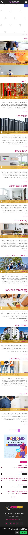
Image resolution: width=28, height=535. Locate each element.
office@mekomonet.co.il (12, 519)
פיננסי (26, 467)
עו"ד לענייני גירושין (22, 485)
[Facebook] (21, 523)
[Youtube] (6, 523)
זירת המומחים (24, 473)
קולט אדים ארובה (20, 220)
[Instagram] (17, 523)
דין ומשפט (25, 486)
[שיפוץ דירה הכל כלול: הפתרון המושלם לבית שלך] (14, 74)
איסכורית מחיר (22, 116)
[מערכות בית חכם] (14, 161)
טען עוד (14, 496)
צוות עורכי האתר (23, 97)
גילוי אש (24, 81)
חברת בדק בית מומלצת (18, 358)
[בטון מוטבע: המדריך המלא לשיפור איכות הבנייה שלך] (14, 49)
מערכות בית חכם (21, 151)
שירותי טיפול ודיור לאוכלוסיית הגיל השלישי (17, 491)
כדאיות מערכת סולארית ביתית (16, 255)
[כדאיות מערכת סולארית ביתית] (14, 265)
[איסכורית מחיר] (14, 126)
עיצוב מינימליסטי (21, 325)
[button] (26, 5)
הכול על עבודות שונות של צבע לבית (16, 291)
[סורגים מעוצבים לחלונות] (14, 195)
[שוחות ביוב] (14, 403)
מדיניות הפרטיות (14, 529)
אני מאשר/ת (23, 532)
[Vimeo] (10, 523)
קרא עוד (25, 111)
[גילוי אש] (14, 91)
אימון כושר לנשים (23, 472)
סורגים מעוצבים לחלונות (18, 186)
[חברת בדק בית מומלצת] (14, 368)
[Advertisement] (14, 19)
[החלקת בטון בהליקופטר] (14, 61)
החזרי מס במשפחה (22, 465)
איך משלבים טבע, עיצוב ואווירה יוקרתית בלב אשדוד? (14, 478)
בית (26, 34)
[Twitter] (14, 523)
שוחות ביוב (23, 393)
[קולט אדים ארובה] (14, 230)
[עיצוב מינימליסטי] (14, 335)
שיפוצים (26, 49)
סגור (17, 532)
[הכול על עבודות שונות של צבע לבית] (14, 302)
